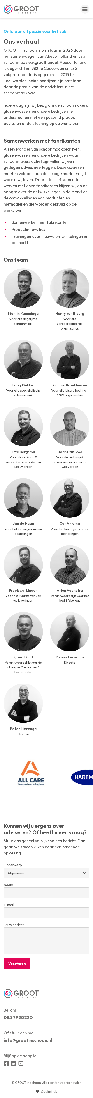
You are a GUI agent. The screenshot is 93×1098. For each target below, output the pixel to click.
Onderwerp (13, 865)
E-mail (9, 904)
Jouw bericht (14, 924)
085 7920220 (18, 1017)
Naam (8, 885)
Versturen (17, 963)
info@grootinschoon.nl (28, 1040)
